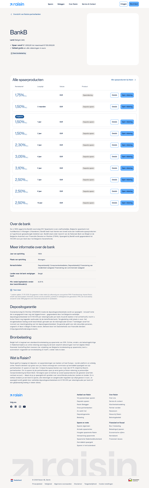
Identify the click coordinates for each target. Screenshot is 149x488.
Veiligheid (48, 484)
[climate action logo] (133, 480)
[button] (50, 4)
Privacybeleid (37, 484)
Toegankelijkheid (90, 484)
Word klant (134, 4)
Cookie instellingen (106, 484)
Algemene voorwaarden (63, 484)
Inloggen (123, 4)
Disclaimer (78, 484)
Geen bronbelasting (19, 53)
